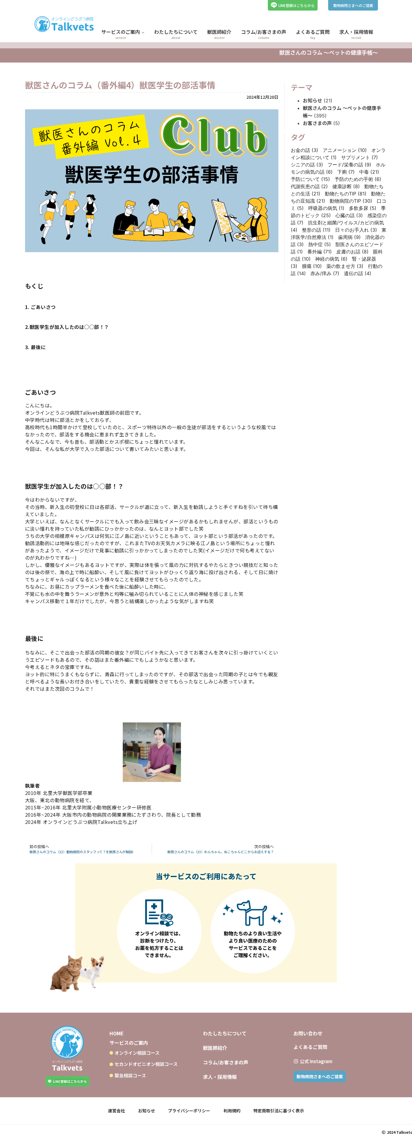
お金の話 (304, 150)
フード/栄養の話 (349, 165)
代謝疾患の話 (309, 186)
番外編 (319, 252)
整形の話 (316, 230)
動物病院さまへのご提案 (353, 5)
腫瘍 (312, 266)
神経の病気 (331, 259)
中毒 (369, 172)
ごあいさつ (43, 306)
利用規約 (231, 1111)
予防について (310, 179)
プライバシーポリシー (189, 1111)
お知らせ (312, 100)
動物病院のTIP (351, 201)
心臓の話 (349, 215)
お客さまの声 (317, 123)
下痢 (346, 172)
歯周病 (349, 237)
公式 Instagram (316, 1061)
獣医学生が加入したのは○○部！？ (69, 326)
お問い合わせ (307, 1033)
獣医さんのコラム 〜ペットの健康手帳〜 (328, 52)
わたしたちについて (224, 1033)
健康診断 (346, 186)
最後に (38, 347)
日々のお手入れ (356, 230)
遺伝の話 (357, 273)
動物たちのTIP (345, 194)
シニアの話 (307, 165)
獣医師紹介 (215, 1047)
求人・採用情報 (220, 1076)
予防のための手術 (357, 179)
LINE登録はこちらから (296, 5)
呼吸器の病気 (326, 208)
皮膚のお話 (352, 252)
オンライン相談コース (137, 1053)
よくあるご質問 (310, 1046)
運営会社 (116, 1111)
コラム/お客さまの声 (225, 1062)
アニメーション (345, 150)
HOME (116, 1033)
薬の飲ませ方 (344, 266)
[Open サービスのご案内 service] (142, 32)
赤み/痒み (324, 273)
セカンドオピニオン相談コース (146, 1064)
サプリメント (359, 157)
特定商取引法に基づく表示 (278, 1111)
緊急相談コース (130, 1075)
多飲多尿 (362, 208)
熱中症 (319, 244)
